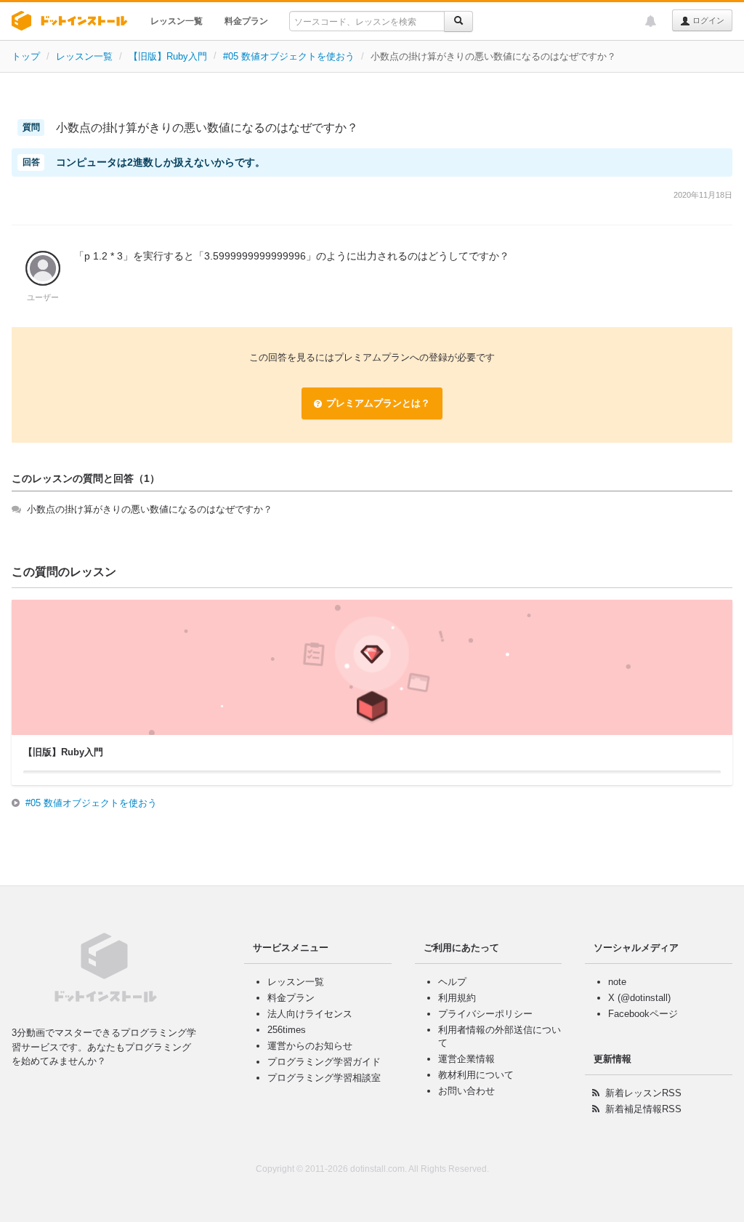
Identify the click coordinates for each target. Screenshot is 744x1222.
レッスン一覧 (176, 21)
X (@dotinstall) (639, 997)
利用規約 (457, 997)
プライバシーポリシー (485, 1013)
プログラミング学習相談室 (324, 1077)
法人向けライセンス (309, 1013)
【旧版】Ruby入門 (168, 56)
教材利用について (476, 1074)
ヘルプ (452, 981)
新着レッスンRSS (643, 1093)
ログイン (707, 20)
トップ (26, 56)
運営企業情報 (466, 1058)
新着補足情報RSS (643, 1109)
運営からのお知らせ (309, 1045)
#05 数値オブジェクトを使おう (289, 56)
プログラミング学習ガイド (324, 1061)
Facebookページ (643, 1013)
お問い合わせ (466, 1090)
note (617, 981)
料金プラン (246, 21)
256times (286, 1029)
